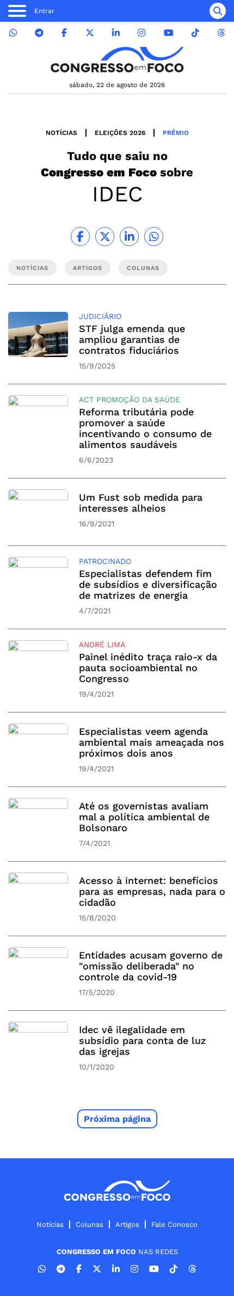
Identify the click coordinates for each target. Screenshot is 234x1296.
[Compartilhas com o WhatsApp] (153, 236)
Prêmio (176, 133)
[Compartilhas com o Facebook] (80, 236)
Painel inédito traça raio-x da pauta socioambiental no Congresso (148, 667)
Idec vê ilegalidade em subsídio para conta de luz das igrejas (142, 1040)
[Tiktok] (195, 33)
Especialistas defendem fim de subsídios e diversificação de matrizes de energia (148, 584)
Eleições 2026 (120, 133)
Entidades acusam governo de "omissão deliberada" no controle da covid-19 (151, 965)
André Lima (102, 644)
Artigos (127, 1224)
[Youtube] (169, 33)
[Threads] (221, 33)
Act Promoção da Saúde (129, 399)
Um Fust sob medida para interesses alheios (140, 503)
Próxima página (117, 1119)
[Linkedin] (116, 33)
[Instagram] (141, 33)
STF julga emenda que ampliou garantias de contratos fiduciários (132, 339)
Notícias (61, 133)
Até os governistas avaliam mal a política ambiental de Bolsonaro (144, 816)
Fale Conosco (174, 1224)
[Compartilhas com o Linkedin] (129, 236)
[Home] (117, 59)
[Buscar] (218, 11)
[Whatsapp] (13, 33)
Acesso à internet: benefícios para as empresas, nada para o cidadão (152, 891)
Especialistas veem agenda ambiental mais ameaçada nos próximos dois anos (151, 742)
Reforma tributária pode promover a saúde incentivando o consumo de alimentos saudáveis (145, 428)
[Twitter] (89, 33)
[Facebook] (64, 33)
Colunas (89, 1224)
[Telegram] (39, 33)
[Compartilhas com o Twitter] (104, 236)
